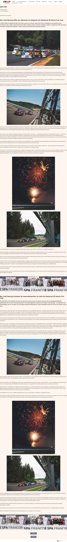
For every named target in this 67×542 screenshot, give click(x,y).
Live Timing (38, 1)
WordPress (13, 540)
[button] (15, 1)
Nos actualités (31, 1)
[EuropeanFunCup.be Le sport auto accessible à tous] (6, 2)
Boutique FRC (15, 3)
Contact (21, 3)
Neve (5, 540)
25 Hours (55, 1)
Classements (44, 1)
